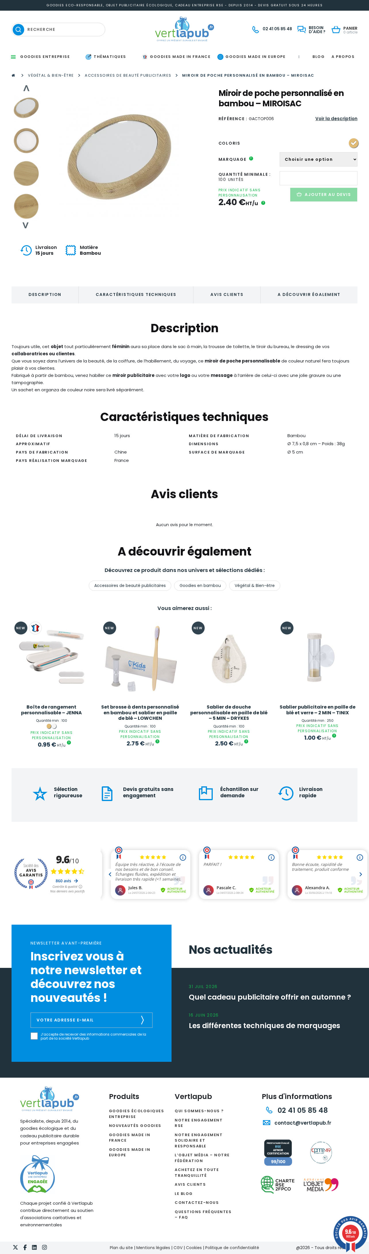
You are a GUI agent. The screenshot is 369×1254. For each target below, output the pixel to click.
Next (26, 225)
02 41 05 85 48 (302, 1110)
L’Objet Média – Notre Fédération (202, 1158)
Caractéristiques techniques (136, 294)
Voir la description (336, 119)
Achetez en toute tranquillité (197, 1172)
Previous (26, 88)
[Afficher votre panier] (337, 30)
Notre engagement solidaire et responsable (199, 1140)
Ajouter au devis (328, 194)
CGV (178, 1248)
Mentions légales (153, 1248)
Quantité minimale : (245, 174)
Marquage (235, 159)
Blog (318, 56)
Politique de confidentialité (232, 1248)
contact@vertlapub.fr (302, 1122)
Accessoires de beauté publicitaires (128, 75)
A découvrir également (309, 294)
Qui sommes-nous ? (199, 1111)
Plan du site (121, 1248)
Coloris (229, 143)
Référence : (233, 118)
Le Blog (184, 1193)
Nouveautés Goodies (135, 1125)
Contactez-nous (197, 1202)
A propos (343, 56)
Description (45, 294)
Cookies (194, 1248)
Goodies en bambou (200, 585)
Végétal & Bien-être (51, 75)
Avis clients (226, 294)
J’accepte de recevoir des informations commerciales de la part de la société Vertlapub (93, 1036)
